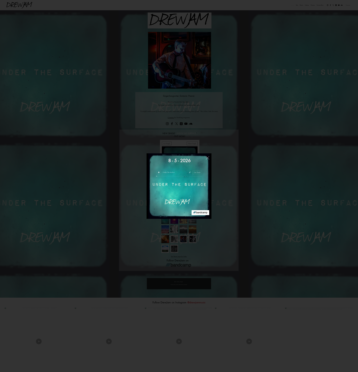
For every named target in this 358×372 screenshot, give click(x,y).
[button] (207, 158)
